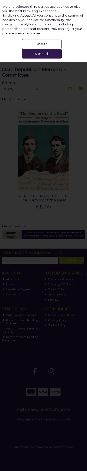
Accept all (41, 53)
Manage (41, 44)
